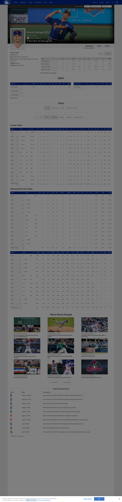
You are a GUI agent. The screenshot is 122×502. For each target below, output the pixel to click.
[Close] (119, 499)
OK (99, 499)
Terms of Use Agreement (44, 500)
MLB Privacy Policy (31, 500)
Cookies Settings (87, 499)
